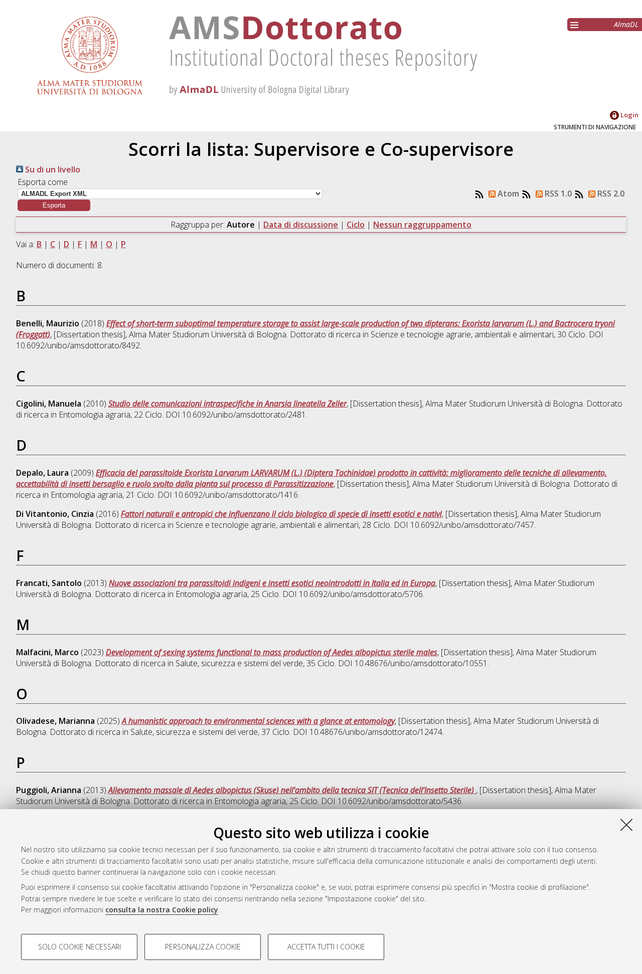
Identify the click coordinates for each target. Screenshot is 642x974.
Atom (507, 193)
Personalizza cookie (203, 946)
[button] (54, 205)
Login (628, 114)
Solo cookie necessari (79, 946)
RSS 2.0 (609, 193)
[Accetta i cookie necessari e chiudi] (626, 825)
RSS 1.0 (557, 193)
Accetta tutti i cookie (326, 946)
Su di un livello (51, 169)
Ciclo (356, 224)
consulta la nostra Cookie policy (161, 909)
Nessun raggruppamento (422, 224)
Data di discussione (300, 224)
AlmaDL (626, 24)
